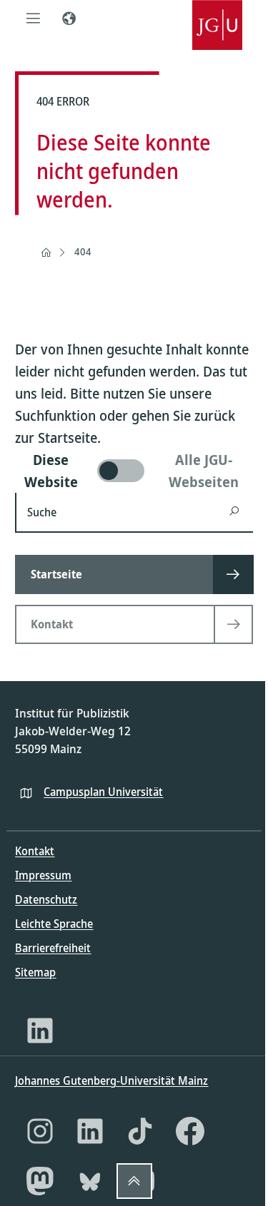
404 (82, 251)
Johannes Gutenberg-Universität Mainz (111, 1080)
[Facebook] (190, 1131)
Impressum (43, 875)
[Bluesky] (90, 1181)
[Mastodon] (40, 1181)
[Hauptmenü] (33, 18)
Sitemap (35, 972)
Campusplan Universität (103, 791)
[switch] (133, 471)
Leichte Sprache (54, 923)
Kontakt (34, 851)
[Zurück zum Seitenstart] (134, 1181)
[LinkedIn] (40, 1030)
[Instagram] (40, 1131)
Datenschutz (46, 899)
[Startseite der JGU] (217, 18)
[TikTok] (140, 1131)
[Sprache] (68, 18)
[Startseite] (46, 252)
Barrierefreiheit (53, 948)
